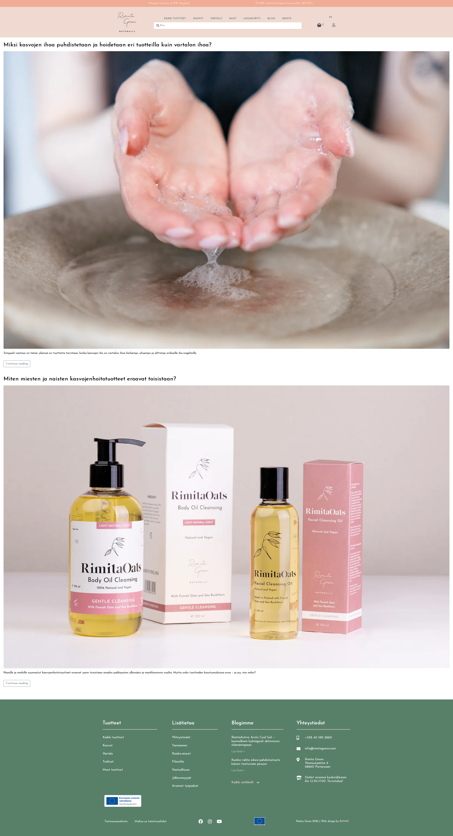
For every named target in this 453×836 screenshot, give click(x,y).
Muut (232, 18)
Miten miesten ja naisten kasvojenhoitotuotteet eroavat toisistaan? (90, 379)
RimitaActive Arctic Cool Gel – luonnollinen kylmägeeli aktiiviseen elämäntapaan (255, 741)
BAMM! (344, 821)
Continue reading (17, 363)
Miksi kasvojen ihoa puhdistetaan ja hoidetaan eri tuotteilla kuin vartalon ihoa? (107, 45)
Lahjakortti (251, 18)
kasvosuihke (294, 3)
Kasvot (198, 18)
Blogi (271, 18)
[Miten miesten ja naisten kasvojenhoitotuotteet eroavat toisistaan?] (226, 526)
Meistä (286, 18)
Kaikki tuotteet (175, 18)
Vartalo (216, 18)
